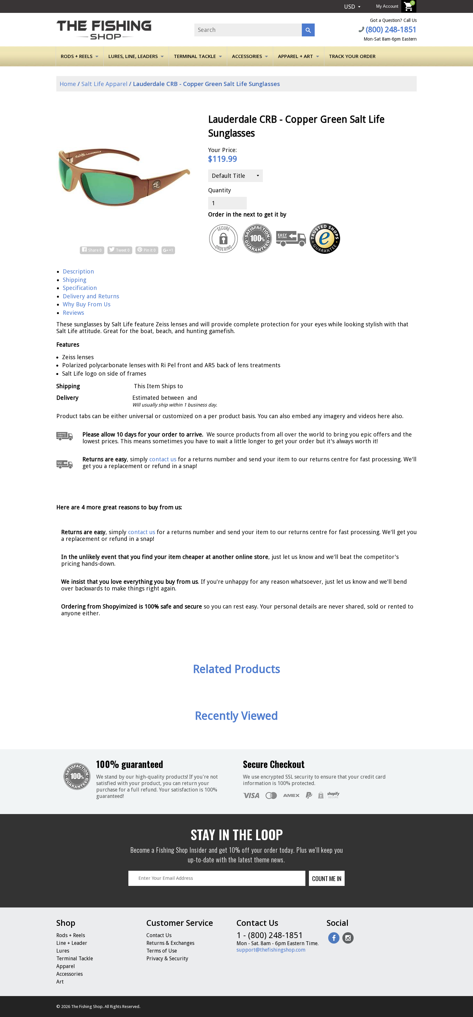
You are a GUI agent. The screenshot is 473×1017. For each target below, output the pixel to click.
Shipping (74, 279)
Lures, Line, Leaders (133, 56)
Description (78, 271)
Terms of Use (161, 951)
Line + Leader (71, 943)
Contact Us (159, 935)
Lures (62, 951)
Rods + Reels (76, 56)
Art (60, 982)
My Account (387, 6)
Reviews (73, 312)
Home (67, 84)
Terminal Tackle (195, 56)
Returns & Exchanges (170, 943)
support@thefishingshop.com (270, 950)
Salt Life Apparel (104, 84)
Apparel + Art (295, 56)
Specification (80, 287)
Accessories (247, 56)
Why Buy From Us (86, 304)
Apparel (65, 966)
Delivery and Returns (91, 296)
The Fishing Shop (87, 1006)
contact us (141, 532)
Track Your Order (352, 56)
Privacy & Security (167, 958)
